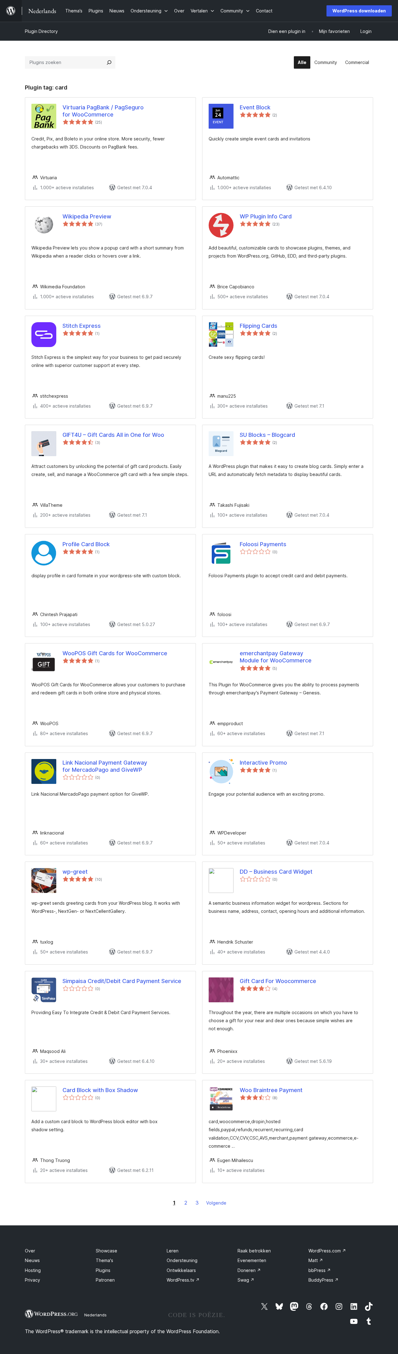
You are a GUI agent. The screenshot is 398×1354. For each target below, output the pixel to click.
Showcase (106, 1250)
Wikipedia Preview (86, 216)
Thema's (104, 1260)
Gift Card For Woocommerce (278, 981)
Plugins (103, 1270)
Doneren (249, 1270)
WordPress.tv (183, 1280)
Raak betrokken (254, 1250)
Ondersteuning (182, 1260)
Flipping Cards (258, 325)
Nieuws (32, 1260)
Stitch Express (81, 325)
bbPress (319, 1270)
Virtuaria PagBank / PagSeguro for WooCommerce (103, 111)
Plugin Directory (41, 31)
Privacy (32, 1280)
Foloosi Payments (263, 544)
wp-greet (75, 871)
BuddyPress (323, 1280)
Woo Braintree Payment (271, 1090)
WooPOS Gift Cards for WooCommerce (114, 653)
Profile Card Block (86, 544)
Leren (172, 1250)
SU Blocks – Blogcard (267, 435)
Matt (315, 1260)
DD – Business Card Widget (276, 871)
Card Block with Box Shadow (100, 1090)
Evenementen (252, 1260)
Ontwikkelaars (181, 1270)
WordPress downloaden (359, 10)
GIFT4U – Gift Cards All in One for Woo (113, 435)
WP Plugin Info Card (266, 216)
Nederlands (95, 1314)
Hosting (33, 1270)
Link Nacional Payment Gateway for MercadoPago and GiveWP (104, 766)
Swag (246, 1280)
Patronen (105, 1280)
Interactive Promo (263, 762)
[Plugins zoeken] (109, 62)
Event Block (255, 107)
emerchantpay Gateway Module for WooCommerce (276, 657)
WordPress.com (327, 1250)
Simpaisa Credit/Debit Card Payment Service (121, 981)
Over (30, 1250)
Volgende (216, 1202)
